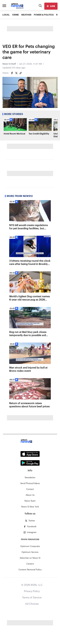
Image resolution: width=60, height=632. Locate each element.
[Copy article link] (20, 73)
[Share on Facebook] (12, 73)
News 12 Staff (9, 64)
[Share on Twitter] (16, 73)
